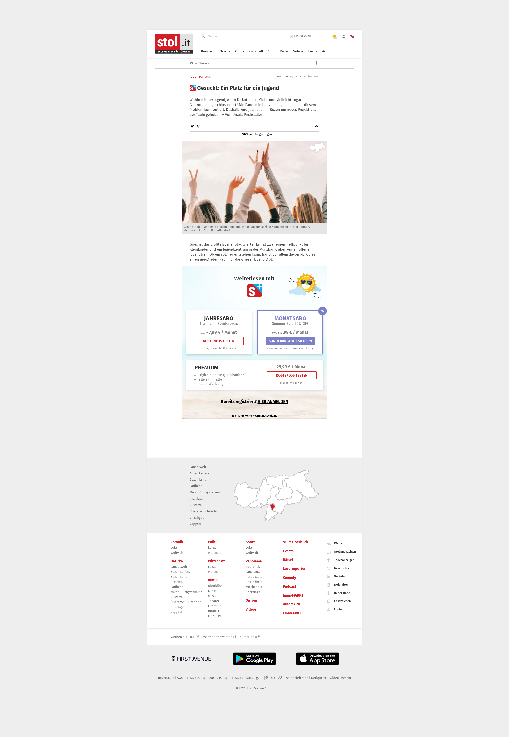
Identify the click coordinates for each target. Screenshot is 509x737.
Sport (272, 51)
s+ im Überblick (295, 542)
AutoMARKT (292, 604)
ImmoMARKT (293, 595)
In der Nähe (342, 593)
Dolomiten (341, 584)
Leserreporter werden (216, 637)
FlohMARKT (292, 613)
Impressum (166, 678)
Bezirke (206, 51)
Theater (213, 601)
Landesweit (198, 467)
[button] (317, 63)
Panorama (254, 561)
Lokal (174, 547)
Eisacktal (196, 499)
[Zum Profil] (344, 36)
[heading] (254, 88)
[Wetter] (334, 36)
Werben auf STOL (183, 637)
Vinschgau (197, 518)
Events (312, 51)
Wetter (339, 543)
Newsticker (341, 568)
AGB (180, 678)
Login (338, 609)
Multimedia (254, 587)
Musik (212, 596)
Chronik (224, 51)
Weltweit (177, 553)
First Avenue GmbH (260, 688)
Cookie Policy (218, 678)
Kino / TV (214, 616)
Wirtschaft (256, 51)
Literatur (214, 606)
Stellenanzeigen (345, 551)
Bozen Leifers (199, 473)
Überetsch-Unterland (205, 511)
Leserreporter (294, 569)
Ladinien (196, 486)
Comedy (289, 578)
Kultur (284, 51)
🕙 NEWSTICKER (300, 36)
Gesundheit (254, 582)
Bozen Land (198, 479)
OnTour (251, 601)
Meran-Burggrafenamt (205, 492)
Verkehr (339, 576)
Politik (239, 51)
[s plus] (352, 36)
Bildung (213, 611)
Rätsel (288, 560)
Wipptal (195, 524)
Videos (298, 51)
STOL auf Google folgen (257, 134)
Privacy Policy (196, 678)
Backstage (253, 592)
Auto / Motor (255, 577)
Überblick (215, 586)
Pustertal (196, 505)
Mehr (325, 51)
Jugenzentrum (201, 77)
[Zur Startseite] (191, 63)
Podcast (289, 587)
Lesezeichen (342, 601)
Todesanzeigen (344, 560)
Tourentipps (247, 637)
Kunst (212, 591)
